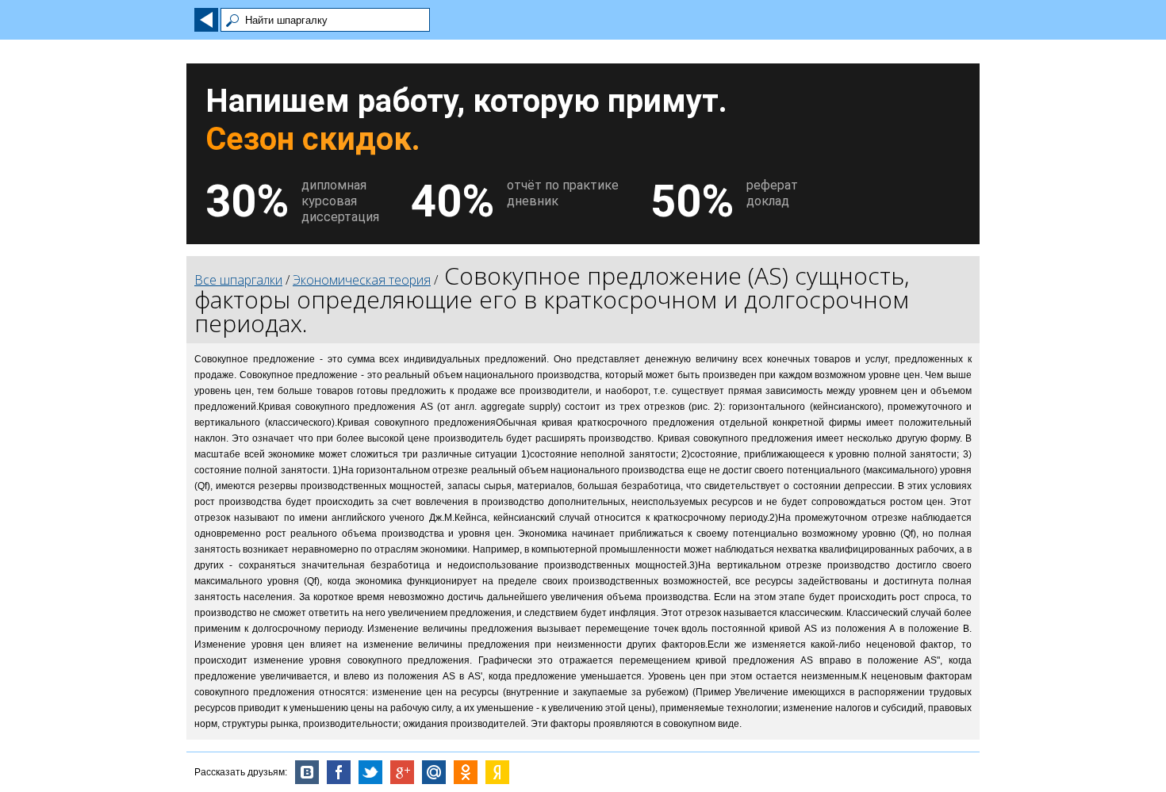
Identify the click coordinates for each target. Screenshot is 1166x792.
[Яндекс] (497, 772)
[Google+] (402, 772)
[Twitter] (370, 772)
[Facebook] (339, 772)
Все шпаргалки (238, 280)
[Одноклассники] (466, 772)
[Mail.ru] (434, 772)
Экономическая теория (362, 280)
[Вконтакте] (307, 772)
